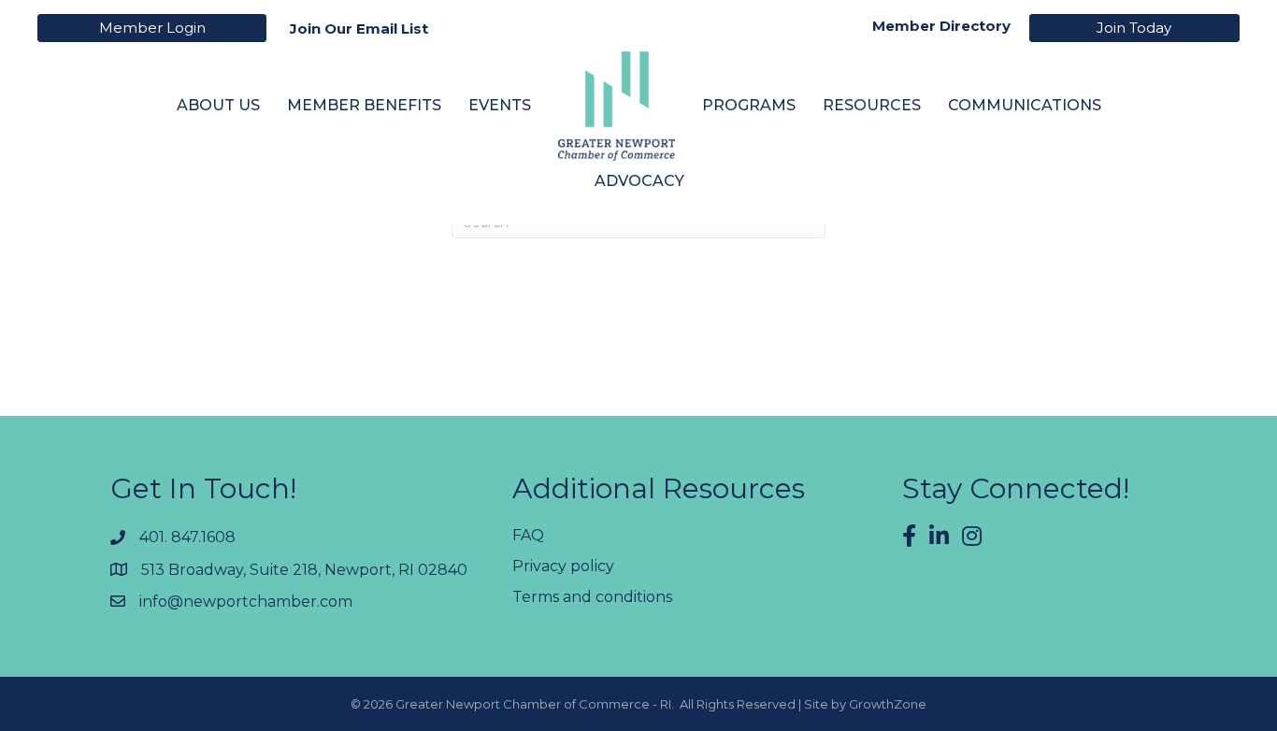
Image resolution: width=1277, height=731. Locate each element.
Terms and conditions (592, 597)
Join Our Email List (359, 28)
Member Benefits (364, 105)
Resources (872, 105)
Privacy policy (563, 566)
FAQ (528, 535)
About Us (218, 105)
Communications (1024, 105)
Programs (749, 105)
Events (499, 105)
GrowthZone (887, 703)
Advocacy (639, 181)
